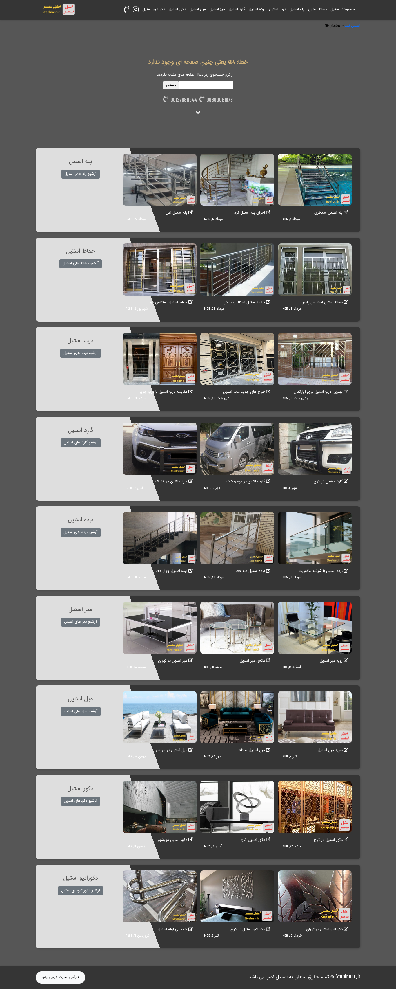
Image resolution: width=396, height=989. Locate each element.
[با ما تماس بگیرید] (126, 10)
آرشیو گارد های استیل (80, 442)
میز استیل (217, 9)
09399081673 (218, 100)
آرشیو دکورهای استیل (80, 801)
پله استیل (297, 9)
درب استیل (277, 9)
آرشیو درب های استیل (80, 353)
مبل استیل (198, 9)
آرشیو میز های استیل (80, 622)
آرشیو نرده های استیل (80, 532)
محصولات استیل (343, 9)
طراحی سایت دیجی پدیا (60, 977)
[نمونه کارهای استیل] (135, 10)
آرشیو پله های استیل (80, 174)
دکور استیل (177, 9)
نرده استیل (257, 9)
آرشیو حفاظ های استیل (81, 263)
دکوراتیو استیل (153, 9)
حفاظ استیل (317, 9)
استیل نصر (352, 26)
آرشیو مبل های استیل (80, 711)
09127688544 (182, 100)
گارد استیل (237, 9)
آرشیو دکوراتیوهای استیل (80, 890)
